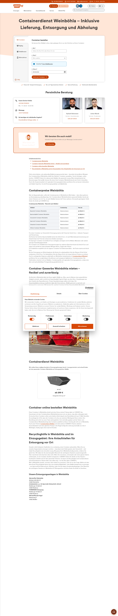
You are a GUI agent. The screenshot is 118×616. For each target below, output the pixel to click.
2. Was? (34, 55)
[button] (101, 6)
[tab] (21, 40)
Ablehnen (35, 326)
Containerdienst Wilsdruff (80, 256)
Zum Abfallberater (47, 64)
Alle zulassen (82, 326)
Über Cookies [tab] (83, 293)
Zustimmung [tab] (35, 294)
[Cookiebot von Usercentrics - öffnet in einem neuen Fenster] (86, 288)
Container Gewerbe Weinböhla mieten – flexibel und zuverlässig (50, 163)
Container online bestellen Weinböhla (43, 166)
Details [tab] (59, 293)
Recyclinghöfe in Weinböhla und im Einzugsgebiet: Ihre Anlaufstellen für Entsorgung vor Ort (58, 168)
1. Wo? (33, 48)
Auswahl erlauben (59, 326)
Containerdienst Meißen (47, 423)
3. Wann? (34, 69)
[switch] (50, 319)
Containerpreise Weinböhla (40, 161)
